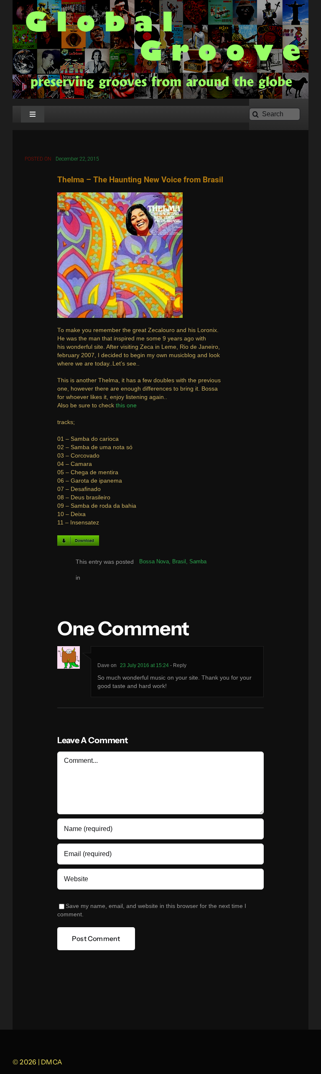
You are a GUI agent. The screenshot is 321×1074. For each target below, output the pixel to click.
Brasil (179, 561)
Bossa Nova (154, 561)
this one (126, 405)
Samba (197, 561)
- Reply (177, 665)
